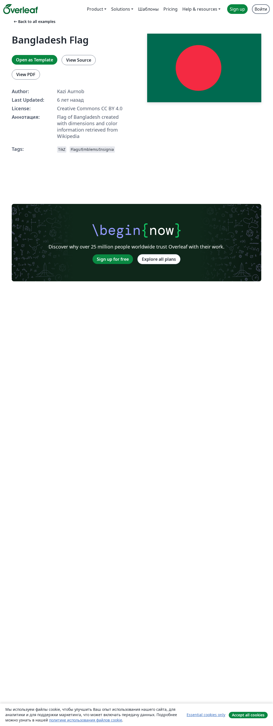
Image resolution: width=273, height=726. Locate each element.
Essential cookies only (206, 714)
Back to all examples (34, 21)
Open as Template (34, 60)
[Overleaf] (20, 9)
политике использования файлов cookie (85, 720)
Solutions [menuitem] (120, 9)
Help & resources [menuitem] (199, 9)
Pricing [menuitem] (170, 9)
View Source (78, 60)
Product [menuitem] (95, 9)
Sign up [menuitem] (237, 9)
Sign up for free (113, 259)
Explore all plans (159, 259)
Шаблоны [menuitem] (148, 9)
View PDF (25, 74)
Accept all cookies (248, 714)
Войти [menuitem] (261, 9)
